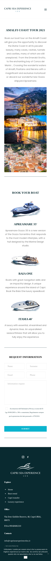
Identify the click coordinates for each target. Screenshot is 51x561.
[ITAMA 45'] (25, 312)
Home (10, 489)
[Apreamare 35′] (25, 217)
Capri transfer (14, 498)
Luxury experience (16, 502)
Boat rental (12, 494)
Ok (26, 557)
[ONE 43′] (25, 266)
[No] (48, 554)
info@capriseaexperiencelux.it (17, 541)
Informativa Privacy (27, 409)
